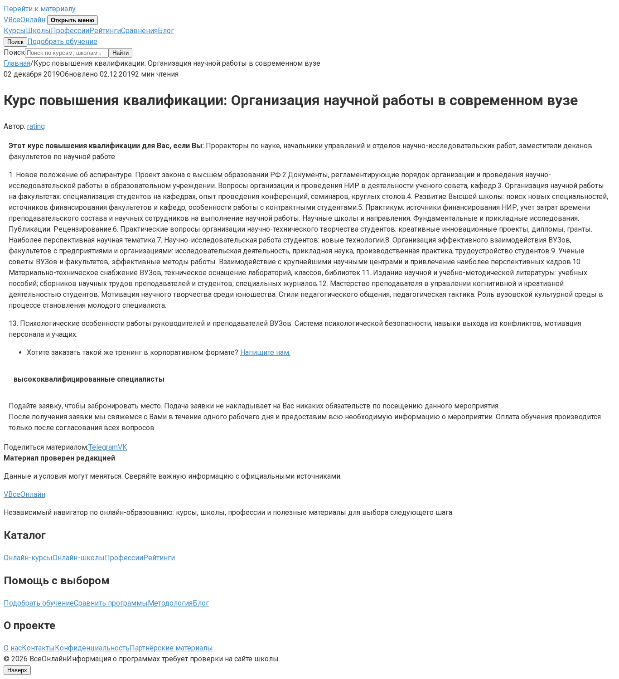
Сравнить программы (111, 603)
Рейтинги (105, 30)
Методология (170, 603)
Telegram (103, 447)
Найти (120, 52)
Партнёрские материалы (171, 648)
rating (36, 126)
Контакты (38, 648)
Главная (17, 63)
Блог (166, 30)
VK (122, 447)
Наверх (17, 670)
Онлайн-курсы (28, 557)
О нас (13, 648)
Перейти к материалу (40, 9)
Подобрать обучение (62, 41)
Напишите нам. (265, 352)
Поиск (15, 42)
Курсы (15, 30)
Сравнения (139, 30)
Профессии (70, 30)
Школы (38, 30)
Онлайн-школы (79, 557)
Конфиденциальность (92, 648)
